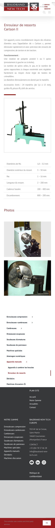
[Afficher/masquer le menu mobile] (49, 12)
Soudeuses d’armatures (13, 440)
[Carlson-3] (27, 222)
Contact (33, 407)
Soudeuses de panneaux (14, 444)
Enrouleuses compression (14, 426)
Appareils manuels (11, 451)
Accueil (33, 397)
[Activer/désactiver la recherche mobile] (44, 12)
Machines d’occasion (12, 458)
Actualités (34, 404)
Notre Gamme (35, 400)
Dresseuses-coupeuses (13, 437)
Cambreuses (9, 433)
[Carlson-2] (27, 261)
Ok (47, 523)
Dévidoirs (8, 454)
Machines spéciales (12, 447)
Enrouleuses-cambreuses (14, 430)
